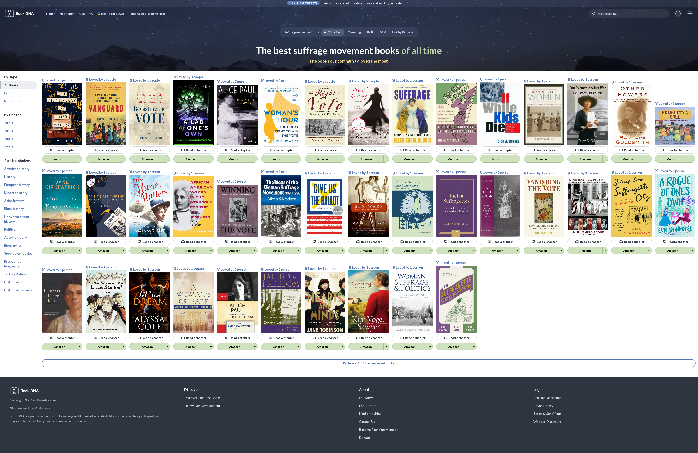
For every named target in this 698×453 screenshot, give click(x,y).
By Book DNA (376, 32)
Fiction (50, 13)
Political (10, 229)
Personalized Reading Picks (147, 13)
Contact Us (367, 422)
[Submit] (593, 13)
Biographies (13, 245)
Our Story (366, 398)
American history (17, 169)
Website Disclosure (547, 422)
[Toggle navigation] (690, 13)
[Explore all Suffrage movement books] (369, 359)
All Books (11, 85)
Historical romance (18, 290)
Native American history (16, 219)
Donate (364, 438)
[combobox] (629, 13)
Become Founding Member (378, 430)
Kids (82, 13)
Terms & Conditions (547, 414)
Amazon (59, 159)
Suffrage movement (298, 32)
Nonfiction (67, 13)
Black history (14, 209)
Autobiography (15, 237)
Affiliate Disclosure (547, 398)
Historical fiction (16, 282)
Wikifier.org (42, 408)
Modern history (16, 193)
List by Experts (403, 32)
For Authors (367, 406)
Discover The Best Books (202, 398)
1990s (8, 147)
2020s (8, 123)
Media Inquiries (370, 414)
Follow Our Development (202, 406)
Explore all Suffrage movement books (368, 363)
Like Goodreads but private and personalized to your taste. (363, 3)
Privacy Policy (543, 406)
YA (91, 13)
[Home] (22, 13)
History (9, 177)
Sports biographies (18, 253)
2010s (8, 131)
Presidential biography (13, 263)
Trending (354, 32)
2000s (8, 139)
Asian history (14, 201)
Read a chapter (64, 150)
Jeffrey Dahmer (16, 274)
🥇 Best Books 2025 (110, 13)
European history (17, 185)
